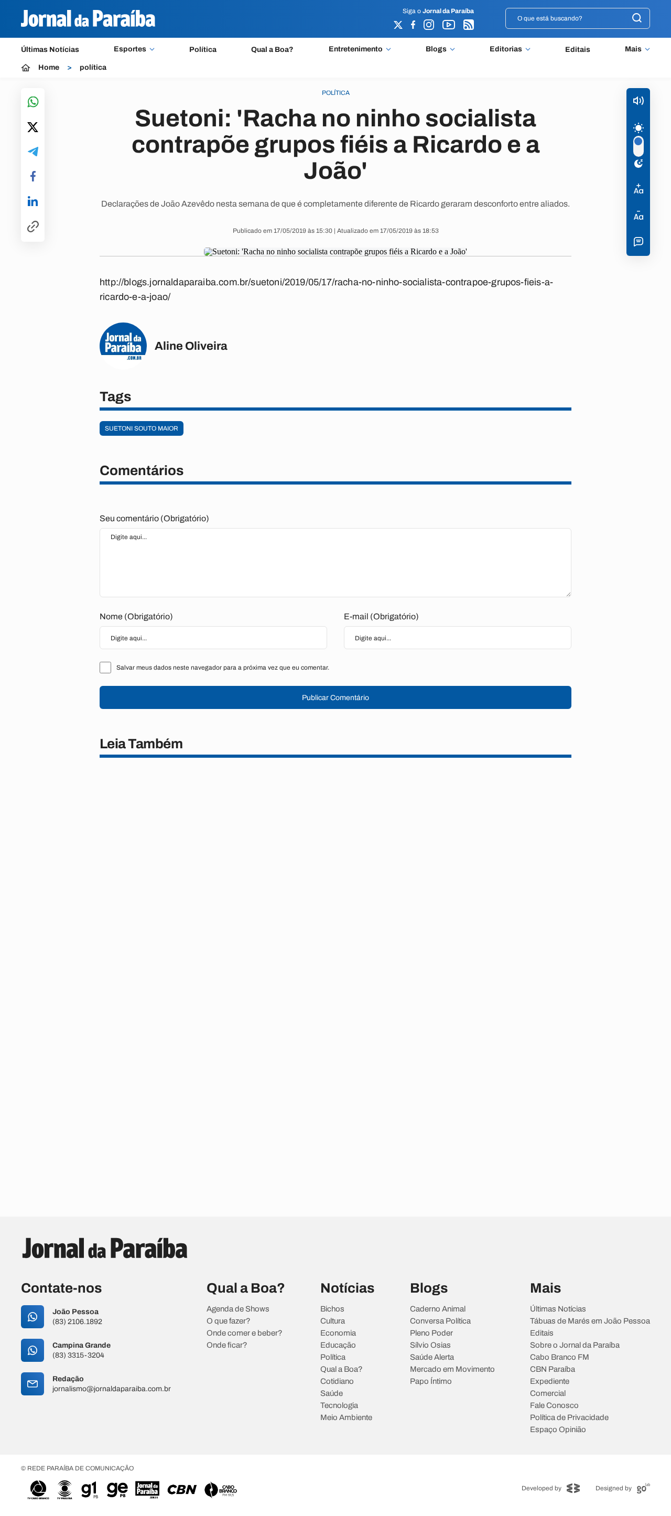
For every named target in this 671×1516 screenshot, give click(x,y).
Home (48, 67)
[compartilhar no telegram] (33, 152)
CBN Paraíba (552, 1369)
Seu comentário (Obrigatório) (154, 518)
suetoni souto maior (141, 428)
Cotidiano (337, 1381)
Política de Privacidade (569, 1418)
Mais (633, 49)
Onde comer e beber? (245, 1333)
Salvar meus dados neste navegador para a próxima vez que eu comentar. (222, 667)
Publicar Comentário (335, 698)
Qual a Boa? (272, 49)
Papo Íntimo (431, 1381)
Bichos (332, 1309)
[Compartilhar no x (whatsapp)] (32, 128)
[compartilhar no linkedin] (33, 202)
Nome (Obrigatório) (136, 616)
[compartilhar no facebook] (33, 177)
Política (203, 49)
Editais (577, 49)
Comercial (548, 1393)
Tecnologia (339, 1406)
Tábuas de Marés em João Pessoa (590, 1321)
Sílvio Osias (430, 1345)
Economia (338, 1333)
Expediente (549, 1381)
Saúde (331, 1393)
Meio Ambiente (346, 1418)
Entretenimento (356, 49)
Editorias (506, 49)
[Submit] (637, 18)
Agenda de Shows (238, 1309)
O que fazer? (229, 1321)
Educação (338, 1345)
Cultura (332, 1321)
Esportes (130, 49)
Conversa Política (440, 1321)
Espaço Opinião (558, 1430)
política (93, 67)
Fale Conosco (554, 1406)
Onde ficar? (227, 1345)
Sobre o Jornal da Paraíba (575, 1345)
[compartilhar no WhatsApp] (33, 102)
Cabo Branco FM (559, 1357)
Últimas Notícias (50, 49)
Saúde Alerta (432, 1357)
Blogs (436, 49)
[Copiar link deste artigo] (33, 227)
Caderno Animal (438, 1309)
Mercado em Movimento (452, 1369)
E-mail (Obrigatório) (381, 616)
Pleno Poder (431, 1333)
